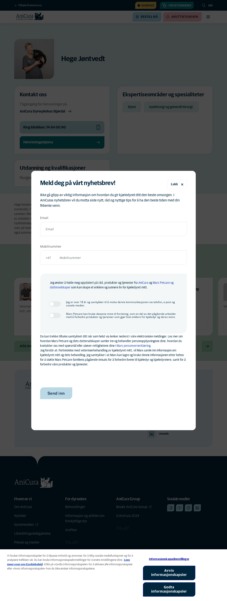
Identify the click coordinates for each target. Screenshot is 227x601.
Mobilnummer (50, 246)
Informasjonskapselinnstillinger (169, 559)
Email (44, 218)
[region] (113, 575)
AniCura (143, 282)
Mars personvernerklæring (134, 345)
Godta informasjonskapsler (169, 589)
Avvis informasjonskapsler (169, 573)
